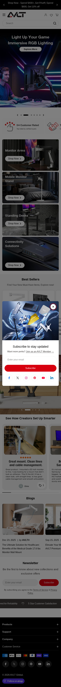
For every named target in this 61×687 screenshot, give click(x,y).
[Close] (53, 306)
